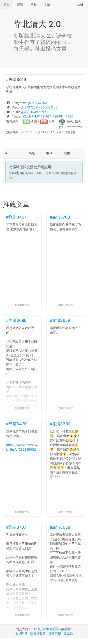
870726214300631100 (41, 107)
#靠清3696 (16, 320)
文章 (47, 4)
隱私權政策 (38, 633)
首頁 (7, 4)
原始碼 (68, 633)
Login (80, 4)
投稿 (20, 4)
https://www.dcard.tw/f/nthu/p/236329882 (22, 447)
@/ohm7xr (33, 112)
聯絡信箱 (55, 633)
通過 (26, 121)
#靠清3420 (16, 423)
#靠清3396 (60, 423)
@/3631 (38, 103)
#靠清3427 (16, 217)
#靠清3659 (60, 320)
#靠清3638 (60, 527)
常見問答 (21, 633)
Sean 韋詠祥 (50, 629)
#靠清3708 (60, 217)
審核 (33, 4)
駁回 (44, 121)
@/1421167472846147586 (48, 116)
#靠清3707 (16, 527)
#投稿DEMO (33, 173)
